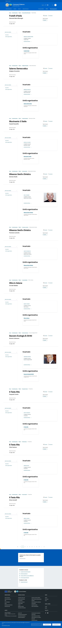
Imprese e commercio (21, 601)
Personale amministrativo (8, 604)
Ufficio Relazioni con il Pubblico (36, 617)
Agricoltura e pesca (34, 604)
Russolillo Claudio (27, 142)
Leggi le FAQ (20, 613)
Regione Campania (7, 1)
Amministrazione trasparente (36, 613)
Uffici (5, 600)
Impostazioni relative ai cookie (37, 624)
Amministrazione (9, 9)
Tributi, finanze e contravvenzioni (36, 599)
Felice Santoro (24, 441)
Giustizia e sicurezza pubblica (36, 597)
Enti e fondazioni (7, 601)
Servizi (19, 9)
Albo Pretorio (33, 614)
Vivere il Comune (25, 9)
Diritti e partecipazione (35, 606)
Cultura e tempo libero (21, 599)
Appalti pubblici (20, 603)
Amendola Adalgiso (27, 89)
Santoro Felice (26, 465)
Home (10, 12)
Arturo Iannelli (24, 494)
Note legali (33, 618)
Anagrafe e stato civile (21, 597)
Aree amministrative (8, 599)
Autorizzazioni (34, 603)
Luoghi (46, 606)
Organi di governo (7, 597)
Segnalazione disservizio (21, 615)
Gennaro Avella (24, 171)
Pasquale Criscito (25, 388)
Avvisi (46, 600)
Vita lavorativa (20, 600)
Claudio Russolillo (25, 118)
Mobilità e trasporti (21, 606)
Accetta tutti (56, 624)
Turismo (19, 604)
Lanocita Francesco (27, 251)
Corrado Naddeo (24, 280)
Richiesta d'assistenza (21, 617)
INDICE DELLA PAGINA (8, 32)
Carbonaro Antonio (27, 356)
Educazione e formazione (22, 607)
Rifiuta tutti (47, 624)
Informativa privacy (34, 620)
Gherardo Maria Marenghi (26, 12)
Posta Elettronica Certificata (36, 615)
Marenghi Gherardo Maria (28, 36)
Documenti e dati (7, 606)
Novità (15, 9)
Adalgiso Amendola (25, 65)
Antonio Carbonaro (25, 332)
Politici (20, 12)
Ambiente (33, 600)
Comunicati (46, 599)
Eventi (46, 608)
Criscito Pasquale (27, 412)
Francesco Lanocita (25, 227)
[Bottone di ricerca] (55, 5)
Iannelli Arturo (26, 518)
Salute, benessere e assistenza (36, 601)
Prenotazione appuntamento (22, 614)
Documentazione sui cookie (6, 625)
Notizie (46, 597)
